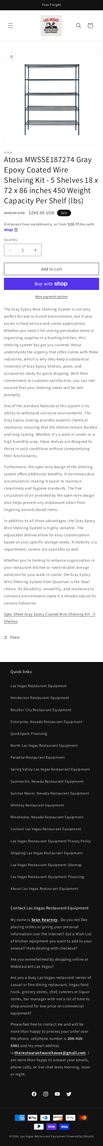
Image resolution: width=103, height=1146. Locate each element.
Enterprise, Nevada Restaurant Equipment (46, 721)
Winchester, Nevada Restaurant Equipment (47, 817)
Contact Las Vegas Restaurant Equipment (46, 828)
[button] (10, 25)
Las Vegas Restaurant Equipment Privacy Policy (51, 841)
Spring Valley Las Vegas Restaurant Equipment (50, 769)
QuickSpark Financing (29, 733)
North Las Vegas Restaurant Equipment (44, 745)
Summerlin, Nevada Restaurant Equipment (47, 781)
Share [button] (15, 637)
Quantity (10, 239)
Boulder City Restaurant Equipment (41, 709)
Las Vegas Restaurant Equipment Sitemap (46, 864)
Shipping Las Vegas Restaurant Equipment (47, 853)
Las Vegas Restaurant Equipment (39, 685)
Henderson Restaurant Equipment (40, 697)
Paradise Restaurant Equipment (38, 757)
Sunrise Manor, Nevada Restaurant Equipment (50, 793)
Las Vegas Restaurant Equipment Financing (47, 876)
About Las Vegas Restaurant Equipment (44, 888)
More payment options (51, 296)
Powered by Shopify (80, 1136)
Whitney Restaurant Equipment (37, 805)
